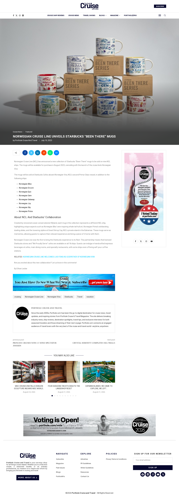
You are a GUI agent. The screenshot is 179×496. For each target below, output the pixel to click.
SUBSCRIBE (160, 6)
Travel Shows (89, 15)
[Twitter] (16, 15)
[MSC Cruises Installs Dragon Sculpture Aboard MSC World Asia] (29, 371)
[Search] (165, 15)
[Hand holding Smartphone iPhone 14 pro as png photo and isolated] (143, 154)
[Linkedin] (23, 15)
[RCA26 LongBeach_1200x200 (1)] (89, 415)
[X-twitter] (163, 474)
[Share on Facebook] (25, 152)
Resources (85, 472)
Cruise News (73, 15)
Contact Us (85, 476)
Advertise (84, 459)
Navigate (62, 454)
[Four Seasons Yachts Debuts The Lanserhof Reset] (64, 371)
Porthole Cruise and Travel (26, 140)
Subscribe (60, 459)
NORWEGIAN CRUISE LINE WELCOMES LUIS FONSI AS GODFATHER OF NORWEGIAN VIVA (59, 257)
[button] (16, 378)
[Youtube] (158, 474)
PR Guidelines (86, 463)
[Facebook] (13, 15)
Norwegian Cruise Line (34, 297)
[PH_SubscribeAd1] (64, 276)
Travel (79, 297)
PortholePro (60, 476)
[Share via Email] (56, 152)
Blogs (102, 15)
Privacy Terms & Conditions (116, 459)
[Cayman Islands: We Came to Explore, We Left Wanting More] (99, 371)
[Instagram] (20, 15)
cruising (17, 297)
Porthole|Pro (130, 15)
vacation (90, 297)
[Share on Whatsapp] (50, 152)
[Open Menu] (160, 15)
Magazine (60, 463)
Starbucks (69, 297)
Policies (111, 454)
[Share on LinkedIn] (37, 152)
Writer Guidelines (87, 468)
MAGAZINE (114, 15)
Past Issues (60, 468)
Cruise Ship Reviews (55, 15)
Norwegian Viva (54, 297)
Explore (86, 454)
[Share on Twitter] (31, 152)
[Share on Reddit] (44, 152)
